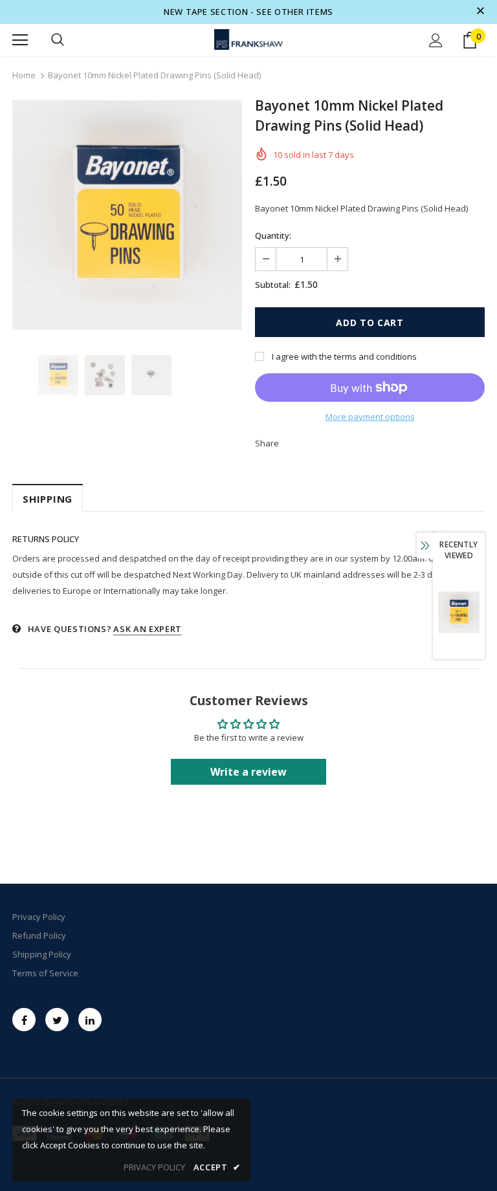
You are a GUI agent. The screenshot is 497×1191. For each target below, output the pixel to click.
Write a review (248, 772)
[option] (127, 215)
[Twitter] (57, 1019)
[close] (480, 11)
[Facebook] (24, 1019)
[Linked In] (90, 1019)
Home (24, 75)
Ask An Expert (147, 629)
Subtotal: (273, 284)
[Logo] (248, 39)
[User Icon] (436, 40)
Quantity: (273, 235)
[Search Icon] (57, 40)
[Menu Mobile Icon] (20, 40)
